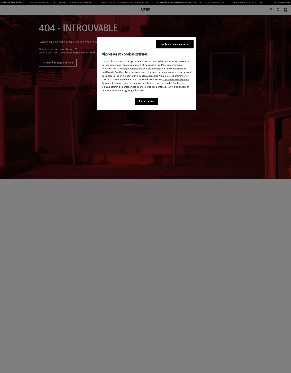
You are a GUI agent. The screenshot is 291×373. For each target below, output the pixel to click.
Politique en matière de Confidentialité (141, 68)
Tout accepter (146, 101)
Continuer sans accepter (175, 44)
